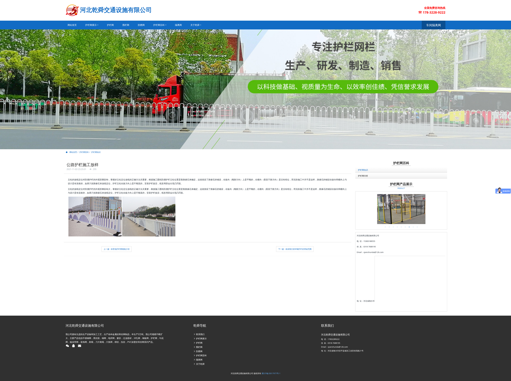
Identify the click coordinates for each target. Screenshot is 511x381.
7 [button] (409, 227)
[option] (401, 209)
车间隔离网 (433, 25)
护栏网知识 (96, 152)
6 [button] (405, 227)
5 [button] (401, 227)
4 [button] (397, 227)
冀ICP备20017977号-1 (271, 373)
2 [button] (389, 227)
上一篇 (116, 249)
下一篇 (295, 249)
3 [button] (393, 227)
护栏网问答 (363, 175)
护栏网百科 (84, 152)
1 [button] (385, 227)
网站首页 (72, 24)
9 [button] (417, 227)
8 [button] (413, 227)
